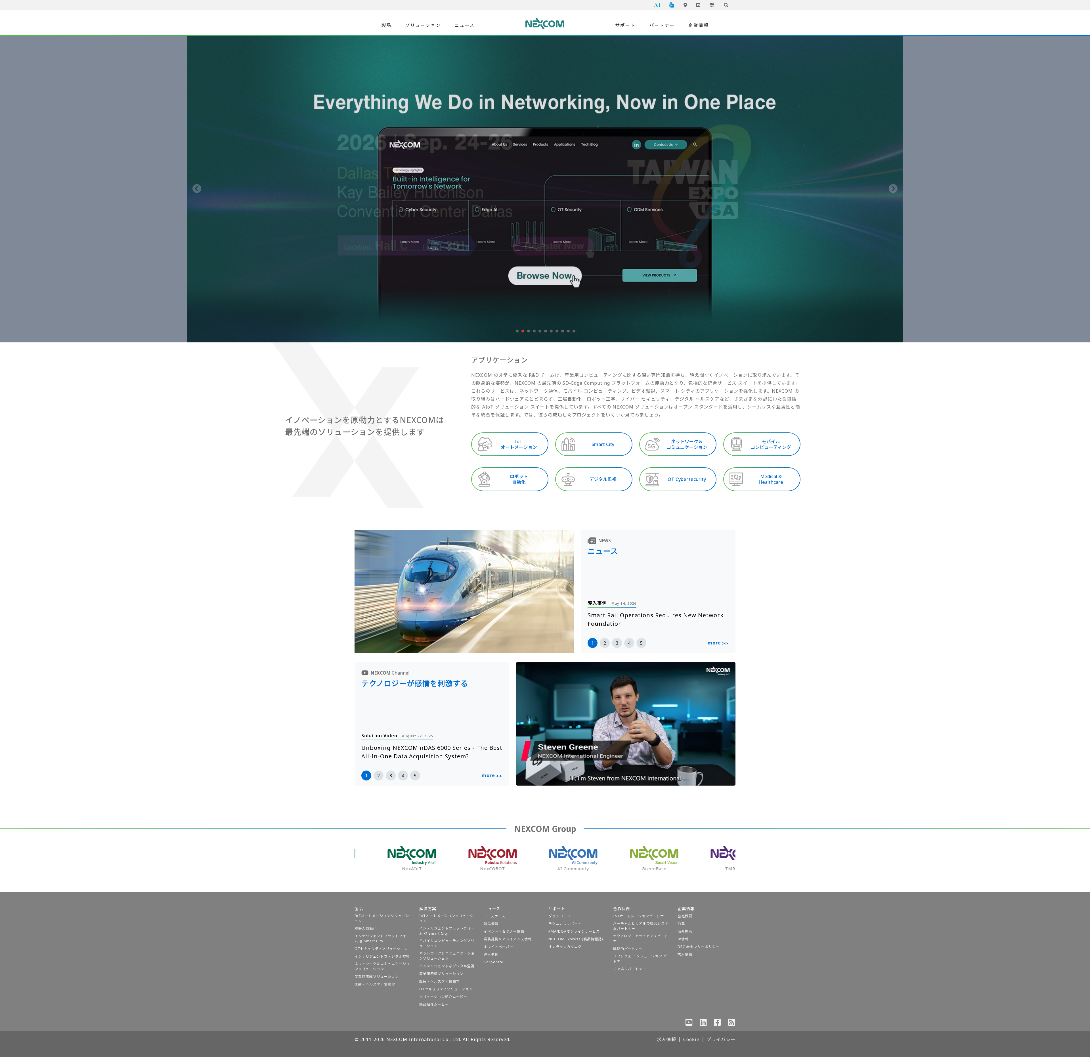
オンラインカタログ (565, 946)
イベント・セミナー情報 (504, 931)
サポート (625, 25)
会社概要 (685, 916)
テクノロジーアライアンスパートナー (640, 938)
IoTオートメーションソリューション (382, 918)
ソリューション (423, 25)
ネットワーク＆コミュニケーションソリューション (382, 966)
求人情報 (685, 954)
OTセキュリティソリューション (381, 948)
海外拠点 (685, 931)
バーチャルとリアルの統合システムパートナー (640, 926)
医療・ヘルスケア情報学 (375, 984)
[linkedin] (703, 1023)
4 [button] (629, 643)
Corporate (493, 962)
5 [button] (641, 643)
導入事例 (491, 954)
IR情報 (683, 939)
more (718, 643)
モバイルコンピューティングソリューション (446, 943)
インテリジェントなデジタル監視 (382, 956)
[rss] (731, 1023)
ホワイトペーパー (498, 946)
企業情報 (698, 25)
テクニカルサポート (565, 923)
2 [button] (604, 643)
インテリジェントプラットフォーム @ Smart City (382, 938)
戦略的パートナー (628, 948)
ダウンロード (559, 916)
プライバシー (721, 1039)
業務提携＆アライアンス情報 (508, 939)
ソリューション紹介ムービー (443, 996)
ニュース (464, 25)
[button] (516, 331)
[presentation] (197, 189)
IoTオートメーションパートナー (640, 916)
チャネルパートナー (629, 968)
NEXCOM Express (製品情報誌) (575, 939)
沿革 (681, 923)
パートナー (662, 25)
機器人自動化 (366, 928)
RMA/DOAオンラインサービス (574, 931)
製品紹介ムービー (434, 1004)
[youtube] (689, 1023)
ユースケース (494, 916)
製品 (386, 25)
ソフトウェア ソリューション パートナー (642, 959)
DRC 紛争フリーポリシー (699, 946)
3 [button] (617, 643)
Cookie (691, 1039)
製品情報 (491, 923)
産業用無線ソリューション (377, 976)
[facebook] (717, 1023)
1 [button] (592, 643)
